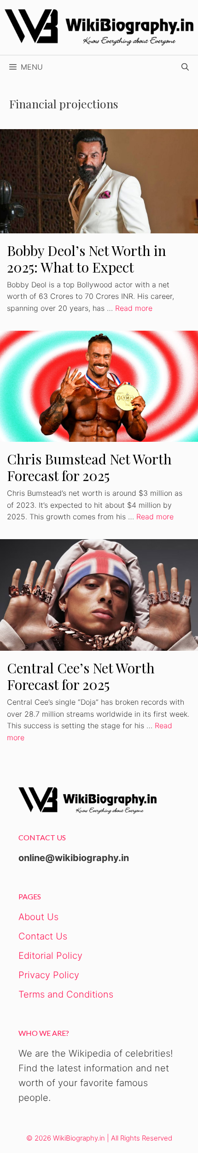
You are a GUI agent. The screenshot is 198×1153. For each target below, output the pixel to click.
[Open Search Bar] (185, 66)
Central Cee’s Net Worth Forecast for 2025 (81, 676)
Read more (133, 308)
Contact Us (42, 936)
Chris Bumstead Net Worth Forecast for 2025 (89, 467)
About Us (38, 916)
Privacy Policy (48, 975)
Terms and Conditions (65, 994)
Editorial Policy (50, 955)
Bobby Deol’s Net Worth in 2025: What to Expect (86, 258)
